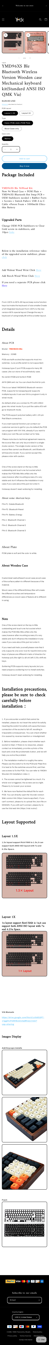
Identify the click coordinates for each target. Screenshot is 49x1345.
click (4, 257)
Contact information (25, 1339)
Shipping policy (39, 1336)
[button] (3, 19)
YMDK (14, 1332)
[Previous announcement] (3, 6)
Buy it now (24, 166)
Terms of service (25, 1336)
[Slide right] (30, 58)
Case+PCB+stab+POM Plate (17, 123)
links (11, 232)
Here (38, 270)
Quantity (5, 144)
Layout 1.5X (10, 113)
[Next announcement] (46, 6)
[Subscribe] (39, 1300)
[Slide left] (19, 58)
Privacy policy (12, 1336)
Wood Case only (12, 129)
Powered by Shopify (24, 1332)
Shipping (5, 104)
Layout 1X (26, 113)
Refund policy (37, 1332)
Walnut (8, 139)
